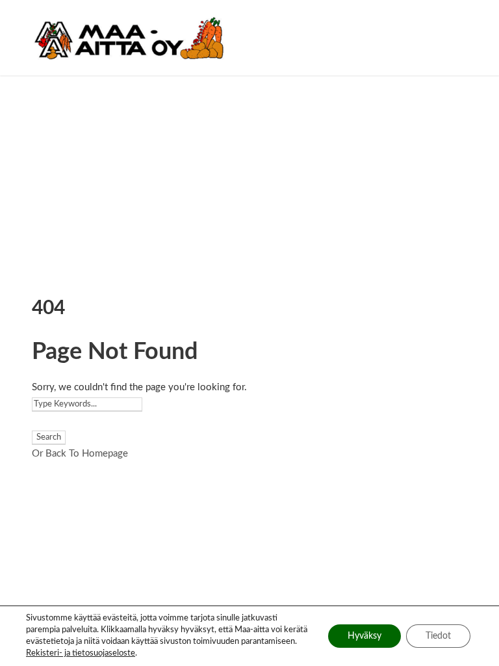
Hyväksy (364, 636)
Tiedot (438, 636)
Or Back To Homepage (80, 454)
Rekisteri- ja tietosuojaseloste (80, 653)
